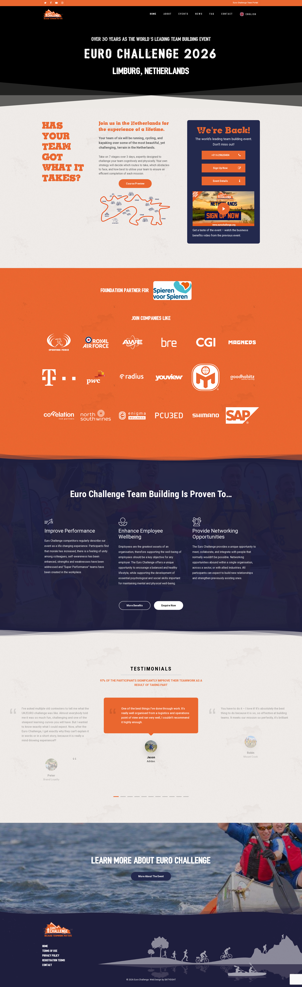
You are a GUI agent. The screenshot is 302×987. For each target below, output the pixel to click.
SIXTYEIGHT (170, 979)
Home (45, 946)
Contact (47, 965)
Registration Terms (53, 960)
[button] (135, 183)
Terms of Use (49, 951)
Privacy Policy (50, 955)
